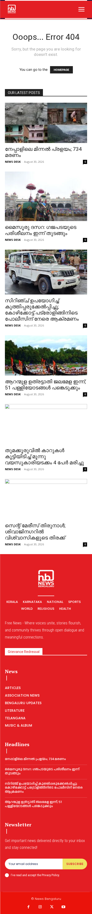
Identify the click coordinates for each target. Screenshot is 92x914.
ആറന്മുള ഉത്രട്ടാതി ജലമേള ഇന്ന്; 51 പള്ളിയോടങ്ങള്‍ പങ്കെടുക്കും (45, 385)
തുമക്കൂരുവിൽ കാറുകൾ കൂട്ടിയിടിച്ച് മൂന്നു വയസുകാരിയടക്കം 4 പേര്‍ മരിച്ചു (44, 456)
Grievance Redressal (23, 652)
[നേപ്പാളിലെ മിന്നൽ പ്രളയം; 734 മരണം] (46, 123)
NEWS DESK (13, 161)
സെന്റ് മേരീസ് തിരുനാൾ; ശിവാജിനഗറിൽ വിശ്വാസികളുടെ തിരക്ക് (35, 532)
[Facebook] (28, 907)
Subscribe (74, 864)
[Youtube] (63, 907)
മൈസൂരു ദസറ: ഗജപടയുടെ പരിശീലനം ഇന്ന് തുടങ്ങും (40, 230)
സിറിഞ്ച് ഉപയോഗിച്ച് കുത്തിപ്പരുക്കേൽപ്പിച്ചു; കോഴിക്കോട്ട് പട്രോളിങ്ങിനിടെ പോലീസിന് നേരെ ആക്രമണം (42, 310)
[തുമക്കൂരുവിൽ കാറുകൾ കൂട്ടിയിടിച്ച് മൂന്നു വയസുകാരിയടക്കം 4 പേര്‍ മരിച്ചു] (46, 424)
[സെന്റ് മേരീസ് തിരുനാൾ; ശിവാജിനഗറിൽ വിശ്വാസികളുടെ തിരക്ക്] (46, 499)
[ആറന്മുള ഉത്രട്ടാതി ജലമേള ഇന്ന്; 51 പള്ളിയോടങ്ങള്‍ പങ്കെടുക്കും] (46, 355)
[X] (52, 907)
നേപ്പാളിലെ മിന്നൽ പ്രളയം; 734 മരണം (35, 759)
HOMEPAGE (61, 69)
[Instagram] (40, 907)
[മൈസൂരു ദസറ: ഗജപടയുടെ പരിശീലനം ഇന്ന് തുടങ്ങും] (46, 196)
